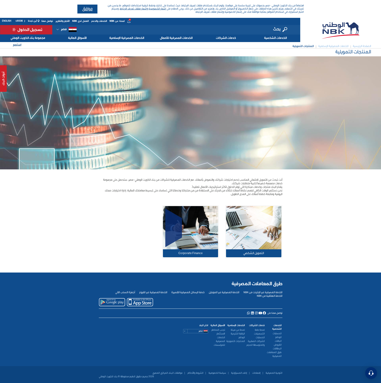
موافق (87, 9)
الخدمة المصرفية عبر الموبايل (224, 292)
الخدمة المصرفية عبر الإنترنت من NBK (262, 292)
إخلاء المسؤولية (239, 373)
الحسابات (277, 333)
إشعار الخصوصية (157, 9)
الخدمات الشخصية (275, 38)
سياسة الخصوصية (217, 373)
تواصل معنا (47, 21)
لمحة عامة (260, 330)
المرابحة (203, 221)
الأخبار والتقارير (63, 21)
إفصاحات (256, 373)
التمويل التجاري (198, 225)
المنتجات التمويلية (235, 341)
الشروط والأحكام (195, 373)
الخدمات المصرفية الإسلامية (126, 38)
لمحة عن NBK (117, 21)
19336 (19, 21)
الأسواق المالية (77, 38)
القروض (278, 345)
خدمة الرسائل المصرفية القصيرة (188, 292)
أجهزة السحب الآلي (125, 292)
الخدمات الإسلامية (236, 325)
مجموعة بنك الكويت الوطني (28, 38)
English (6, 21)
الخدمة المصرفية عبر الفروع (153, 292)
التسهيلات (259, 333)
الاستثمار (220, 333)
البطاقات (277, 348)
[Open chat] (371, 373)
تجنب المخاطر (218, 330)
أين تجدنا (32, 21)
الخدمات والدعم (99, 21)
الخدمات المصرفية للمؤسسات (219, 341)
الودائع (278, 337)
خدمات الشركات (226, 38)
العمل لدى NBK (80, 21)
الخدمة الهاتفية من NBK (269, 296)
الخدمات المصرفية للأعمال (176, 38)
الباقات (278, 341)
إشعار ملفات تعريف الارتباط (133, 9)
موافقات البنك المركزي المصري (167, 373)
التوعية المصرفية (273, 373)
